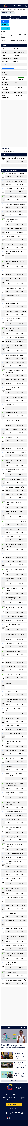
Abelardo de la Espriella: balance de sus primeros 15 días (19, 1055)
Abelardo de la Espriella (20, 9)
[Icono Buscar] (26, 6)
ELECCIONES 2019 (7, 13)
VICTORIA (5, 28)
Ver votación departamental (10, 65)
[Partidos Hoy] (19, 1112)
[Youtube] (16, 1112)
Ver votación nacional (8, 68)
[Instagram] (13, 1112)
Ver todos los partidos (8, 166)
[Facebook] (7, 1112)
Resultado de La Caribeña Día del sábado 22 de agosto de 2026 (19, 1074)
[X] (10, 1112)
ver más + (14, 1080)
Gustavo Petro (8, 9)
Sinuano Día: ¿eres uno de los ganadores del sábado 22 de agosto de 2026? (13, 1047)
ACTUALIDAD (17, 6)
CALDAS (4, 25)
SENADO (4, 22)
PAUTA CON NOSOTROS (14, 1104)
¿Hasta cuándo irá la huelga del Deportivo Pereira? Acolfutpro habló (20, 1065)
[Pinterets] (22, 1112)
